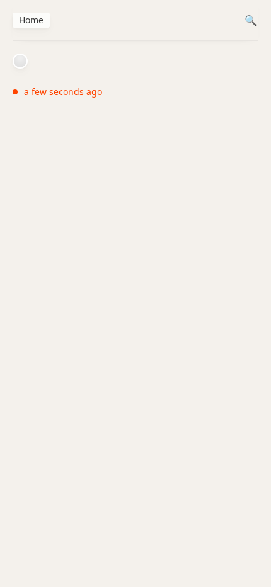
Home (31, 20)
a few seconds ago (63, 92)
